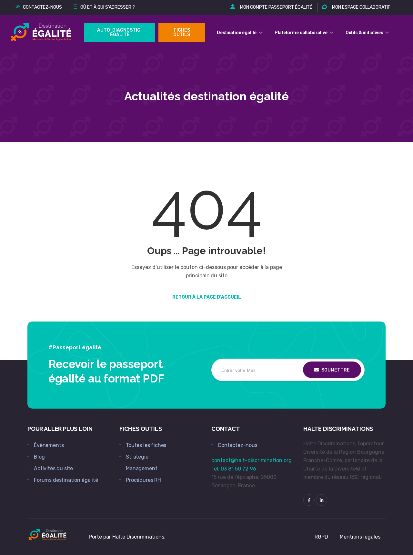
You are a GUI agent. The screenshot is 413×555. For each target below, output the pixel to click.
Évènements (49, 445)
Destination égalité (237, 32)
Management (141, 468)
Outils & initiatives (364, 32)
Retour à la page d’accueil (206, 297)
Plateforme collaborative (301, 32)
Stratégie (137, 457)
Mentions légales (360, 537)
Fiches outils (181, 32)
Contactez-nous (237, 445)
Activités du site (53, 468)
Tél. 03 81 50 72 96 (233, 469)
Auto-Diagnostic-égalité (120, 32)
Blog (39, 457)
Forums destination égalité (66, 480)
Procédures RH (143, 480)
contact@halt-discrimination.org (251, 460)
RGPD (321, 537)
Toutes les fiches (146, 445)
